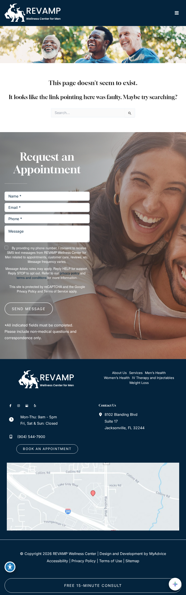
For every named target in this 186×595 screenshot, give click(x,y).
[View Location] (102, 414)
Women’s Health (117, 378)
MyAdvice (157, 553)
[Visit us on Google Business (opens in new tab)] (26, 405)
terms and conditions (31, 277)
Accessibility (57, 561)
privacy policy (69, 273)
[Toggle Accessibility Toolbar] (10, 567)
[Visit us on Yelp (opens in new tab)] (35, 405)
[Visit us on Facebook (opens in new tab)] (10, 405)
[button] (47, 449)
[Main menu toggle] (176, 13)
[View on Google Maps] (93, 496)
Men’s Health (155, 373)
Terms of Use (110, 561)
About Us (119, 373)
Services (136, 373)
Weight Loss (139, 383)
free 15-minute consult (93, 585)
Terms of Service (56, 291)
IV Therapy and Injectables (153, 378)
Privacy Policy (27, 291)
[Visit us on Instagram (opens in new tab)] (18, 405)
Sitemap (132, 561)
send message (29, 309)
